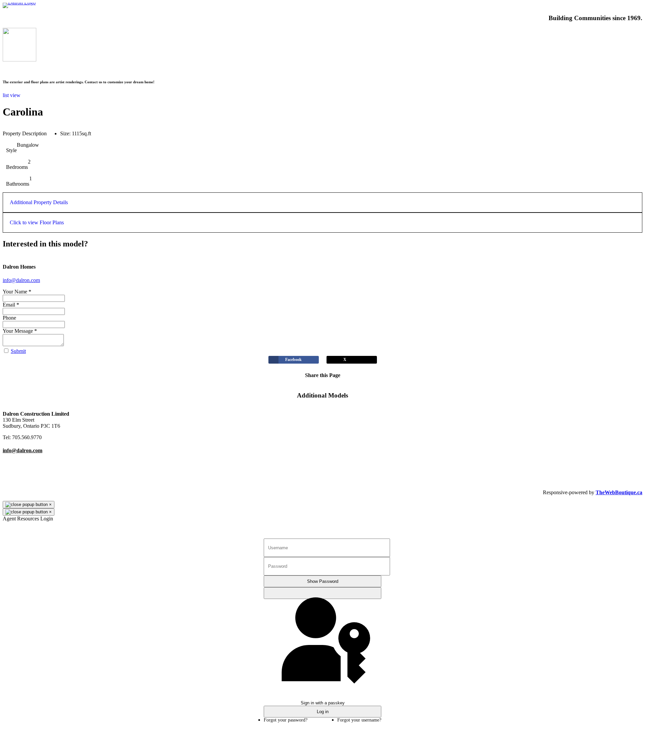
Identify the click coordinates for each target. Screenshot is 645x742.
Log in (323, 711)
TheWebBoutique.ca (619, 492)
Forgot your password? (285, 720)
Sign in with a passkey (322, 593)
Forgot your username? (359, 720)
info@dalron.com (21, 280)
